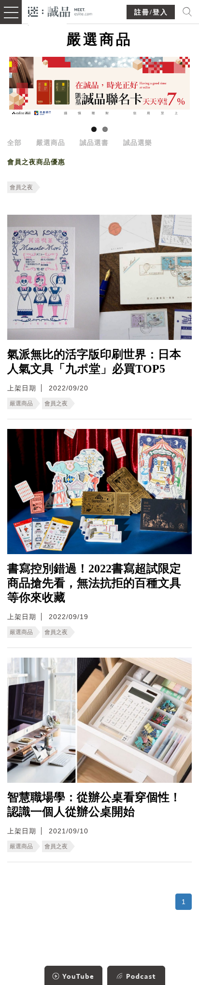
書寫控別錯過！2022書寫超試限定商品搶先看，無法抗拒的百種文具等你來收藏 (94, 583)
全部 (14, 142)
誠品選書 (94, 142)
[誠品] (60, 10)
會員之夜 (21, 187)
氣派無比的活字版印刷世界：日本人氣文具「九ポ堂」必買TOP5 (94, 361)
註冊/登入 (151, 12)
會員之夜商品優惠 (36, 162)
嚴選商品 (50, 142)
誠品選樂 (137, 142)
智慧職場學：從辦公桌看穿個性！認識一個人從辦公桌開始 (94, 804)
